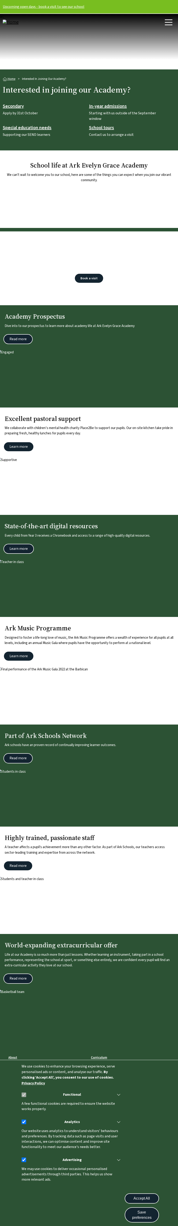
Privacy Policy (33, 1083)
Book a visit (89, 278)
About (12, 1057)
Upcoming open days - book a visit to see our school (43, 6)
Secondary (13, 106)
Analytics (72, 1121)
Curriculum (99, 1057)
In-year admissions (108, 106)
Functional (72, 1094)
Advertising (72, 1159)
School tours (101, 128)
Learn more (19, 446)
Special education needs (27, 128)
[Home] (21, 22)
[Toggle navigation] (168, 22)
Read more (18, 339)
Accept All (142, 1198)
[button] (117, 1094)
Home (11, 79)
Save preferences (142, 1215)
